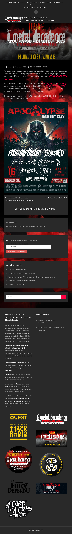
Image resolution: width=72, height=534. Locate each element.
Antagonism (49, 83)
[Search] (63, 297)
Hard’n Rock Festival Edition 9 (55, 198)
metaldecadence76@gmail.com (36, 7)
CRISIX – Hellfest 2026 (16, 284)
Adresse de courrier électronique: (17, 244)
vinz (9, 67)
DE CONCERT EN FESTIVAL (39, 67)
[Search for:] (36, 297)
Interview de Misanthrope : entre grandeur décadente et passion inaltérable (19, 199)
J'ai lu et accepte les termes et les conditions (23, 241)
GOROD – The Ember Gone (17, 270)
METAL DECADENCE (35, 17)
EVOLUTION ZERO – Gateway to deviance (22, 281)
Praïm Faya (62, 83)
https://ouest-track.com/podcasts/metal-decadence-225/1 (25, 226)
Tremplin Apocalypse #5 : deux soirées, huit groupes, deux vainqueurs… (32, 277)
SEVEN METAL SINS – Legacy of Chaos (22, 273)
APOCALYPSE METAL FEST (41, 98)
